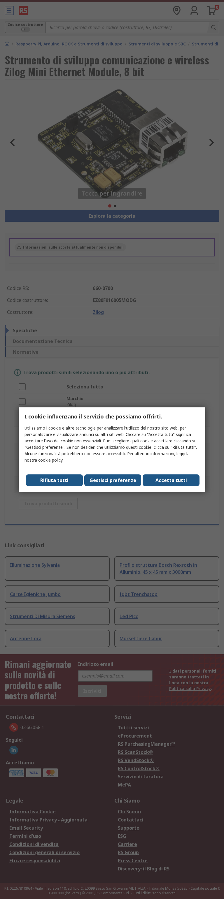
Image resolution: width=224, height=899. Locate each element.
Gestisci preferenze (113, 480)
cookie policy (50, 460)
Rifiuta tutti (54, 480)
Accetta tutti (171, 480)
